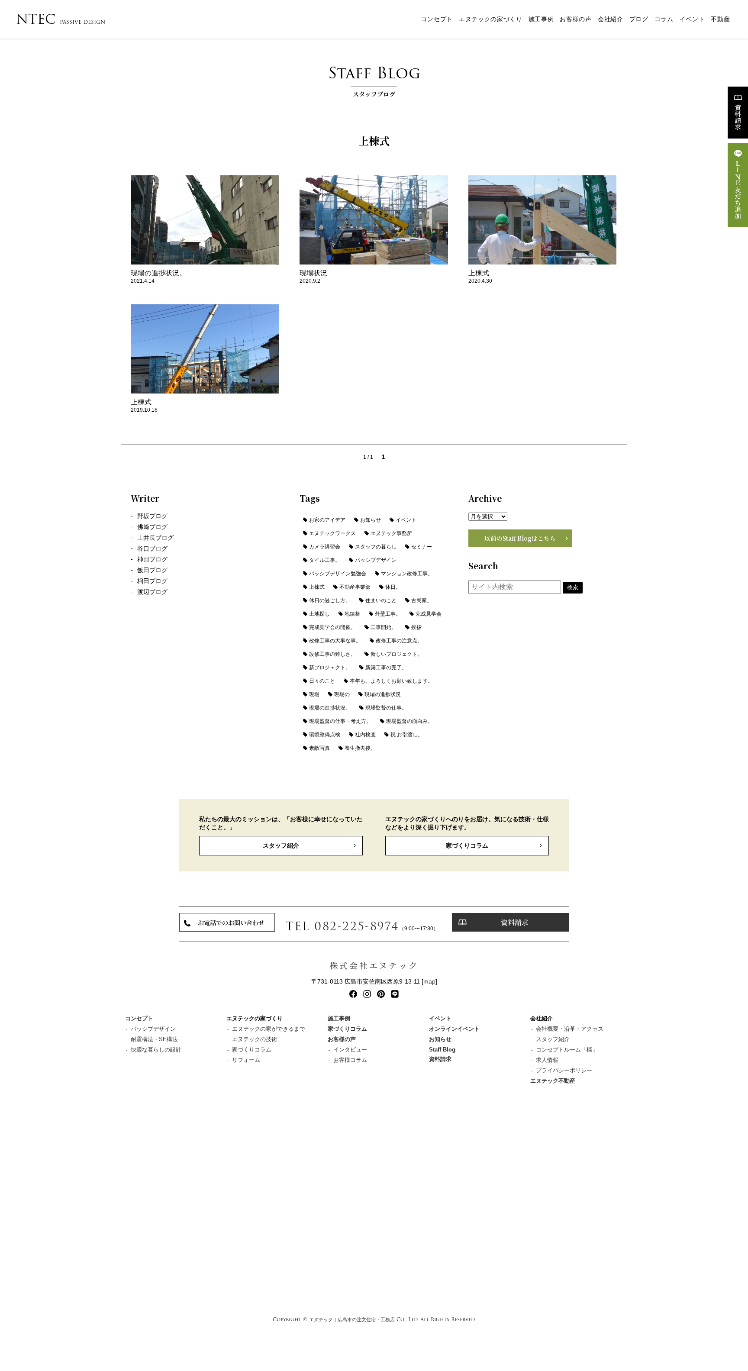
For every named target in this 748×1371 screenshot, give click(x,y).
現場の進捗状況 (382, 694)
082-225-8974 (356, 926)
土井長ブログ (155, 538)
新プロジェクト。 (330, 668)
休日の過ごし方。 (330, 600)
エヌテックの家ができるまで (268, 1029)
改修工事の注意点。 (399, 641)
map (429, 981)
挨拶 (416, 627)
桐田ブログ (152, 581)
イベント (692, 19)
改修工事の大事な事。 (335, 641)
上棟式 (317, 587)
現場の (342, 694)
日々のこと (322, 681)
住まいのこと (381, 600)
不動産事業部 (355, 587)
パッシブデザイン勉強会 (337, 574)
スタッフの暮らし (376, 547)
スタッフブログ (374, 79)
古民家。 (421, 600)
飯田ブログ (152, 570)
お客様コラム (350, 1060)
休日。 (393, 587)
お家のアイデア (327, 520)
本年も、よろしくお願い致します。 (391, 681)
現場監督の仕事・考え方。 (340, 721)
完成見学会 (429, 614)
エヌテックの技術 (254, 1039)
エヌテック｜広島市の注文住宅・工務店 (352, 1319)
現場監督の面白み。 (409, 721)
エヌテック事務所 (391, 533)
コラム (664, 19)
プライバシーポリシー (564, 1070)
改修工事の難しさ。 (332, 654)
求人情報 (547, 1060)
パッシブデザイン (376, 560)
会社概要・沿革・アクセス (569, 1029)
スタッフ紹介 (281, 845)
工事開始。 (384, 627)
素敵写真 (319, 748)
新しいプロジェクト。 (396, 654)
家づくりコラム (467, 845)
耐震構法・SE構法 (154, 1039)
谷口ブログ (152, 548)
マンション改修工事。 (407, 574)
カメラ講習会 (324, 547)
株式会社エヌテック (374, 965)
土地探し (319, 614)
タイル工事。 (324, 560)
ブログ (638, 19)
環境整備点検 (324, 735)
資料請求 (737, 117)
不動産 (720, 19)
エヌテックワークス (332, 533)
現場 (314, 694)
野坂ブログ (152, 516)
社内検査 (365, 735)
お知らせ (370, 520)
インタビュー (350, 1049)
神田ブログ (152, 559)
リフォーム (246, 1060)
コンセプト (436, 19)
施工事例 (541, 19)
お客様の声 (575, 19)
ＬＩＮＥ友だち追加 (737, 189)
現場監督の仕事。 (386, 708)
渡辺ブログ (152, 592)
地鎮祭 (352, 614)
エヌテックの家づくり (490, 19)
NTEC (60, 19)
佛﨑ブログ (152, 527)
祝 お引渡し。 (406, 735)
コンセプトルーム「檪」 (567, 1049)
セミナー (421, 547)
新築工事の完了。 (386, 668)
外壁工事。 (388, 614)
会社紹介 (610, 19)
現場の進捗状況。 (330, 708)
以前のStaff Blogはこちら (520, 538)
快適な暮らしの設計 (156, 1049)
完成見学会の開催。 (332, 627)
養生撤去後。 (360, 748)
